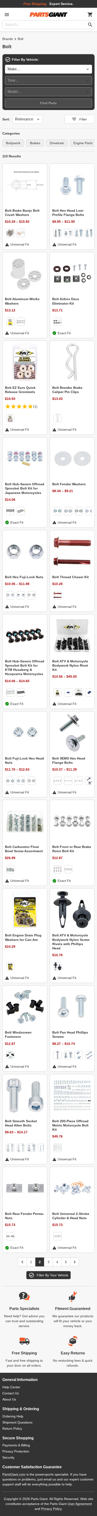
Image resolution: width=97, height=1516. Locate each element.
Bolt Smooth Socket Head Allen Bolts (21, 1123)
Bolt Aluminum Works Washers (22, 301)
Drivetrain (57, 143)
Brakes (35, 143)
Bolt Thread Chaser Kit (70, 577)
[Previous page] (22, 1261)
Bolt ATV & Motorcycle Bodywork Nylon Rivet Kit (70, 665)
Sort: (6, 119)
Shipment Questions (17, 1422)
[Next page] (74, 1261)
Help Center (11, 1387)
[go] (90, 24)
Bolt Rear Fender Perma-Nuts (24, 1216)
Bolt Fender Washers (69, 484)
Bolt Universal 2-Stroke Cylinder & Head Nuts (70, 1216)
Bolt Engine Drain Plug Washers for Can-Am (23, 937)
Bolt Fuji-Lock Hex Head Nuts (24, 760)
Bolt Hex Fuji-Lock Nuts (24, 577)
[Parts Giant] (48, 14)
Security (8, 1457)
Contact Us (10, 1393)
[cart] (90, 14)
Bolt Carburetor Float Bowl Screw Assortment (24, 849)
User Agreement (80, 1504)
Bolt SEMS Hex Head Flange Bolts (68, 760)
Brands (7, 39)
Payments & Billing (16, 1445)
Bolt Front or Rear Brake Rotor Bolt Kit (71, 849)
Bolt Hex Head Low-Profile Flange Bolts (68, 213)
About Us (9, 1399)
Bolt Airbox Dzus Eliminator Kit (65, 301)
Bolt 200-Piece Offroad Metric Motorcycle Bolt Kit (70, 1125)
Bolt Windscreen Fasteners (18, 1035)
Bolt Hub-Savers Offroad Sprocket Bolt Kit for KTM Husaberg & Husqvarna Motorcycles (24, 667)
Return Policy (12, 1428)
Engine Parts (83, 143)
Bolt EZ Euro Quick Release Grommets (20, 390)
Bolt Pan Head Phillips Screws (70, 1035)
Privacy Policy (51, 1509)
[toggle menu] (6, 14)
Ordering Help (12, 1416)
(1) (35, 406)
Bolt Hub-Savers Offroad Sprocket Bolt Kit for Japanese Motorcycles (24, 488)
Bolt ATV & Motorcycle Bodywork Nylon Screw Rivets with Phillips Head (70, 941)
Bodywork (13, 143)
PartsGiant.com (13, 1474)
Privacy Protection (15, 1451)
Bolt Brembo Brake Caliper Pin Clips (67, 390)
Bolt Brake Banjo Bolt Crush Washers (22, 213)
